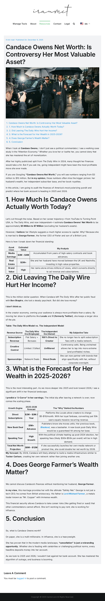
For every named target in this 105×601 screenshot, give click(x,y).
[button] (74, 23)
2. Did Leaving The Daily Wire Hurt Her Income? (33, 130)
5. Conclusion (16, 142)
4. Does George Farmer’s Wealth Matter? (29, 138)
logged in (21, 578)
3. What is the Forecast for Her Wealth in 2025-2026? (35, 134)
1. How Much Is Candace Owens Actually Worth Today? (36, 126)
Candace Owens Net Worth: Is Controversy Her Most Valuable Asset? (43, 123)
